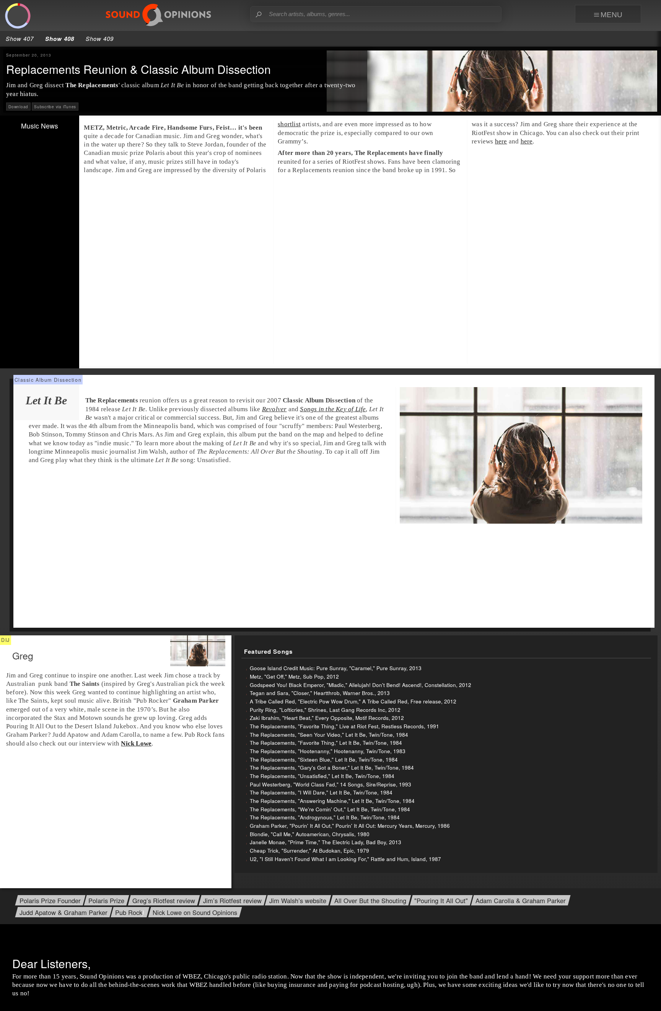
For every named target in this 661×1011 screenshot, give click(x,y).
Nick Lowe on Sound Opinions (195, 912)
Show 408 (59, 38)
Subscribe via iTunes (55, 106)
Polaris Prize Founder (50, 900)
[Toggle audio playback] (17, 16)
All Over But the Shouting (370, 900)
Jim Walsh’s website (297, 900)
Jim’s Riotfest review (232, 900)
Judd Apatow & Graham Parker (63, 912)
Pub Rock (128, 912)
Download (18, 106)
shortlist (289, 124)
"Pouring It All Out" (441, 900)
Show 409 (100, 38)
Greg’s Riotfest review (163, 900)
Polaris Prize (106, 900)
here (501, 141)
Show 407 (20, 38)
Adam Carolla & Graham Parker (520, 900)
